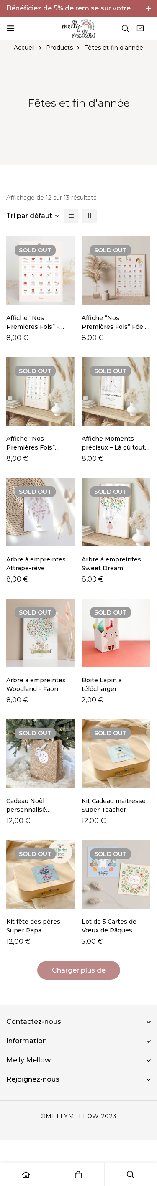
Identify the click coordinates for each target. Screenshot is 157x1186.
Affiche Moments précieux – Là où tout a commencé (116, 447)
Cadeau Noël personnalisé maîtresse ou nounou (38, 809)
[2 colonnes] (89, 216)
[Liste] (71, 216)
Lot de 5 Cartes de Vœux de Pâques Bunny (109, 930)
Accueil (24, 47)
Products (59, 47)
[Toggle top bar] (148, 8)
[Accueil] (26, 1174)
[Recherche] (125, 28)
